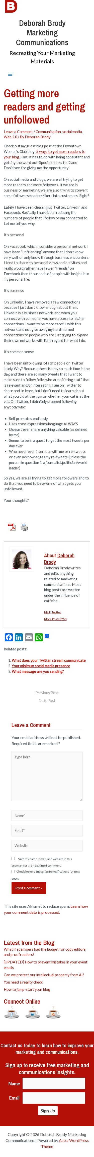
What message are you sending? (38, 671)
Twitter (56, 612)
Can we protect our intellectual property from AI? (44, 975)
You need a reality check (23, 982)
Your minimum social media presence (41, 666)
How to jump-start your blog (27, 989)
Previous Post (47, 693)
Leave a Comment (18, 132)
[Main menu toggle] (10, 74)
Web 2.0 (10, 137)
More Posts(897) (55, 619)
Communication (48, 132)
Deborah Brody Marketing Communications (42, 33)
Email (14, 1098)
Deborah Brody (59, 558)
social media (72, 132)
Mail (47, 612)
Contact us (11, 1045)
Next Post (47, 701)
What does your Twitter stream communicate (49, 660)
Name (14, 1083)
